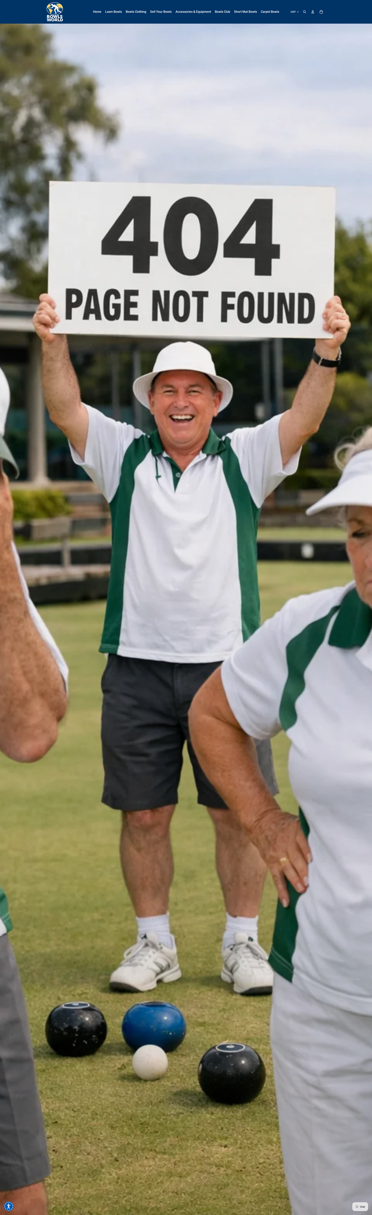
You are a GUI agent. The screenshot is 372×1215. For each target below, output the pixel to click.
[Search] (304, 12)
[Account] (312, 12)
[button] (9, 1206)
